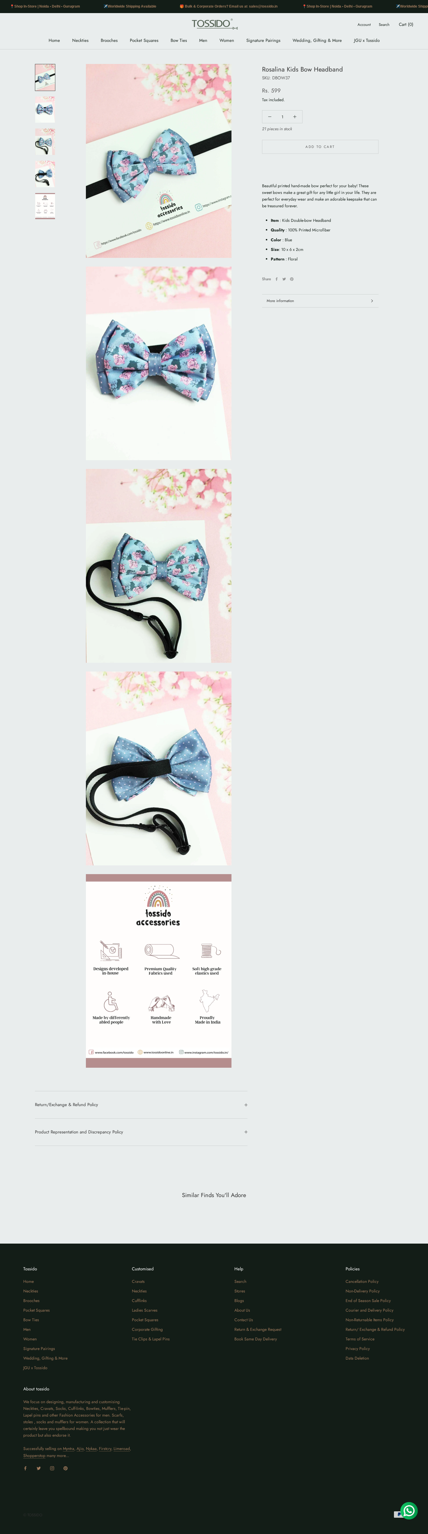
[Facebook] (276, 279)
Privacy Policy (358, 1348)
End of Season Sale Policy (368, 1300)
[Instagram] (52, 1468)
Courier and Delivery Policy (369, 1310)
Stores (239, 1291)
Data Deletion (357, 1358)
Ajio (80, 1448)
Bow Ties (179, 40)
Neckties (80, 40)
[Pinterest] (291, 279)
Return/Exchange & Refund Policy (66, 1104)
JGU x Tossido (367, 40)
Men (203, 40)
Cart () (406, 24)
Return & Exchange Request (257, 1329)
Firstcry (105, 1448)
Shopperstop (34, 1455)
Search (384, 24)
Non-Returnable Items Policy (370, 1320)
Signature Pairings (263, 40)
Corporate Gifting (147, 1329)
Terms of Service (360, 1339)
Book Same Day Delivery (255, 1339)
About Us (242, 1310)
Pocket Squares (144, 40)
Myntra (68, 1448)
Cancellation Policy (362, 1281)
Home (54, 40)
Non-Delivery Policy (363, 1291)
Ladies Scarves (145, 1310)
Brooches (109, 40)
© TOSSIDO (32, 1515)
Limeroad (122, 1448)
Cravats (138, 1281)
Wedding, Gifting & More (317, 40)
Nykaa (91, 1448)
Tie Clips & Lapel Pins (151, 1339)
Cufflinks (139, 1300)
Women (227, 40)
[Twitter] (284, 279)
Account (364, 24)
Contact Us (243, 1320)
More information (280, 300)
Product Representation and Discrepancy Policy (79, 1132)
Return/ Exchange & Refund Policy (375, 1329)
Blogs (239, 1300)
